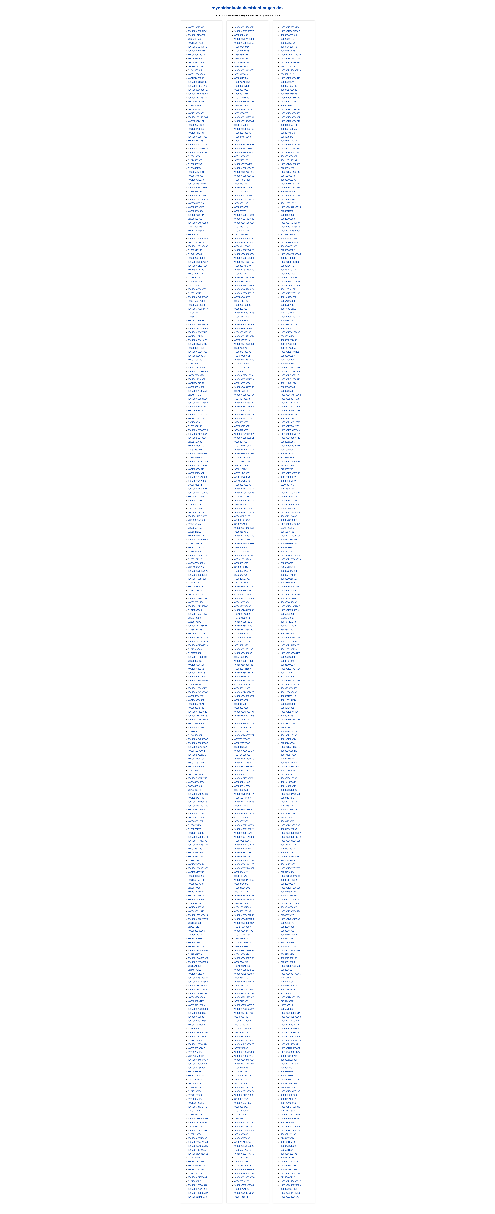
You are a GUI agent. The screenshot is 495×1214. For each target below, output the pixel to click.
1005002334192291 (290, 1161)
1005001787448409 (244, 1130)
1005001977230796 (290, 172)
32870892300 (288, 989)
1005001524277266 (244, 324)
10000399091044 (196, 215)
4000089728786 (242, 594)
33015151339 (194, 277)
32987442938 (241, 1001)
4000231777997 (242, 578)
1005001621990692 (244, 434)
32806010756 (287, 1157)
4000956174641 (196, 172)
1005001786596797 (244, 1009)
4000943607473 (196, 58)
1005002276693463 (244, 344)
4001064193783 (288, 1103)
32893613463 (241, 977)
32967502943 (195, 426)
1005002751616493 (244, 449)
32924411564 (194, 1087)
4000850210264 (196, 512)
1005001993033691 (244, 144)
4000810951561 (288, 481)
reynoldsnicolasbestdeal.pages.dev (247, 7)
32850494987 (195, 1099)
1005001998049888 (244, 152)
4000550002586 (242, 457)
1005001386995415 (290, 78)
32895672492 (288, 469)
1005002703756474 (244, 794)
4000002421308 (196, 62)
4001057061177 (288, 844)
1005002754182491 (197, 183)
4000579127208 (289, 762)
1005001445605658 (244, 1044)
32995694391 (287, 1071)
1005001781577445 (197, 1107)
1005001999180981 (197, 747)
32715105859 (287, 528)
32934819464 (287, 872)
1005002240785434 (291, 1196)
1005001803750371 (290, 117)
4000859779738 (289, 414)
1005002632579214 (290, 1052)
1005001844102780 (244, 1169)
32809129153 (287, 266)
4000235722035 (196, 848)
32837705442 (288, 661)
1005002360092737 (291, 277)
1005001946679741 (290, 144)
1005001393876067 (198, 578)
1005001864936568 (198, 297)
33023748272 (195, 485)
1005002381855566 (198, 152)
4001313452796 (196, 1169)
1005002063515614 (290, 1013)
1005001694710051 (197, 676)
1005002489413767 (244, 387)
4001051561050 (196, 974)
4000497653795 (196, 782)
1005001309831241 (197, 31)
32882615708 (241, 54)
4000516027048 (196, 27)
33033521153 (194, 1157)
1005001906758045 (244, 492)
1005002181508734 (290, 195)
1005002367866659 (198, 641)
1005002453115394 (290, 222)
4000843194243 (242, 363)
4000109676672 (196, 586)
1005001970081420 (197, 1044)
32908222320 (241, 105)
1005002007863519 (198, 915)
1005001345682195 (198, 575)
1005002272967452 (244, 262)
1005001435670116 (197, 332)
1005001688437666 (198, 1020)
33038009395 (195, 661)
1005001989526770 (244, 856)
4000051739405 (196, 758)
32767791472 (287, 915)
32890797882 (241, 183)
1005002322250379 (198, 481)
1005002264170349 (198, 1142)
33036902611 (287, 82)
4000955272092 (289, 1083)
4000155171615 (288, 320)
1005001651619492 (197, 1177)
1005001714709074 (290, 1165)
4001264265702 (196, 942)
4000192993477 (289, 363)
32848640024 (241, 938)
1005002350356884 (244, 1177)
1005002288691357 (198, 262)
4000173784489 (242, 179)
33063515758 (287, 531)
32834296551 (287, 1075)
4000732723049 (289, 89)
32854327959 (241, 903)
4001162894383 (196, 269)
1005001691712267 (243, 418)
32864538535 (241, 422)
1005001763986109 (244, 750)
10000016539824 (196, 1017)
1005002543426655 (244, 528)
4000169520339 (289, 829)
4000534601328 (196, 766)
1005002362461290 (244, 864)
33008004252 (241, 207)
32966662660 (195, 219)
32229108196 (287, 923)
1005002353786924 (291, 1044)
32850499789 (288, 567)
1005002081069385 (198, 1146)
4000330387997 (289, 179)
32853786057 (288, 1009)
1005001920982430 (244, 535)
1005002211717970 (197, 1196)
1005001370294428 (290, 62)
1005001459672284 (290, 375)
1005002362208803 (291, 1017)
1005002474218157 (290, 1063)
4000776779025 (289, 140)
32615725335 (195, 590)
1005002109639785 (290, 230)
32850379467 (241, 504)
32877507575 (241, 160)
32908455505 (288, 191)
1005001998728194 (244, 621)
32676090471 (287, 328)
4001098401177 (195, 234)
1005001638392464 (244, 395)
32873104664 (287, 1122)
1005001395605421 (290, 524)
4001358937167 (242, 461)
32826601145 (287, 39)
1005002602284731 (290, 496)
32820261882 (287, 715)
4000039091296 (196, 101)
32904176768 (195, 825)
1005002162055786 (244, 1087)
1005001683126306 (290, 1091)
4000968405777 (242, 371)
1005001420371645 (290, 919)
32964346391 (241, 442)
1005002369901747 (198, 356)
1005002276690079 (198, 571)
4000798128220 (242, 82)
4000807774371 (196, 473)
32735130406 (241, 301)
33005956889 (195, 508)
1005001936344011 (243, 590)
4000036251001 (242, 86)
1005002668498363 (244, 1060)
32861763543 (287, 805)
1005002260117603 (290, 492)
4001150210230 (288, 309)
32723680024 (288, 993)
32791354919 (287, 485)
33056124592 (287, 629)
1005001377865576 (198, 391)
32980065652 (288, 250)
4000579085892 (289, 238)
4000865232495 (196, 809)
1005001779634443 (198, 309)
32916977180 (287, 633)
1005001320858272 (244, 402)
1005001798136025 (197, 1063)
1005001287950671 (197, 672)
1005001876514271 (197, 1189)
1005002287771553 (244, 39)
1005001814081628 (197, 711)
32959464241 (287, 977)
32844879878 (288, 1138)
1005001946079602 (290, 242)
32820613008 (287, 927)
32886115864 (241, 704)
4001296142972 (288, 289)
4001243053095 (196, 700)
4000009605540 (196, 1165)
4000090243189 (242, 1028)
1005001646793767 (290, 637)
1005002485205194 (244, 289)
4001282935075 (196, 66)
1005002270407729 (290, 371)
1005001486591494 (290, 183)
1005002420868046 (291, 254)
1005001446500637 (198, 1193)
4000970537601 (242, 46)
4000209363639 (289, 1169)
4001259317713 (242, 340)
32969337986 (241, 821)
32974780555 (195, 1173)
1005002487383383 (198, 805)
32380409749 (195, 164)
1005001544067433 (198, 1060)
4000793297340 (289, 340)
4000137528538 (242, 383)
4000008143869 (289, 602)
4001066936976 (196, 899)
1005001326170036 (290, 58)
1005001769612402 (290, 109)
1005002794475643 (244, 997)
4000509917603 (242, 786)
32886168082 (195, 156)
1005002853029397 (291, 766)
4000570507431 (289, 269)
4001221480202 (196, 833)
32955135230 (287, 614)
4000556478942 (242, 1150)
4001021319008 (196, 547)
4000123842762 (196, 567)
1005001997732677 (244, 31)
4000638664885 (289, 539)
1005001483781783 (244, 148)
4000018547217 (196, 594)
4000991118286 (242, 62)
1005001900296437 (198, 246)
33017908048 (287, 942)
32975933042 (241, 657)
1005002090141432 (290, 1024)
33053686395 (288, 449)
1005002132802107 (244, 974)
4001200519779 (196, 179)
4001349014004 (196, 891)
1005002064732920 (291, 54)
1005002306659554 (244, 813)
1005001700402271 (197, 1150)
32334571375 (195, 168)
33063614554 (287, 336)
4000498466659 (289, 895)
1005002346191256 (244, 919)
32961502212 (241, 140)
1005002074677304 (198, 719)
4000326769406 (242, 606)
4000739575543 (289, 93)
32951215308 (241, 125)
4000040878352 (196, 1083)
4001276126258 (196, 1103)
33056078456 (241, 93)
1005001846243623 (198, 977)
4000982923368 (242, 332)
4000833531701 (288, 43)
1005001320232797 (198, 1036)
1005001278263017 (290, 152)
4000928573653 (196, 258)
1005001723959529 (198, 962)
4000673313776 (242, 520)
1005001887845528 (244, 293)
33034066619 (195, 786)
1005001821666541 (197, 434)
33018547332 (195, 934)
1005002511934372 (244, 164)
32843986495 (288, 1087)
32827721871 (240, 211)
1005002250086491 (244, 923)
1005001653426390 (290, 594)
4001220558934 (289, 160)
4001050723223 (242, 426)
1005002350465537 (291, 1181)
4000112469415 (196, 242)
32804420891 (287, 981)
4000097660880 (196, 997)
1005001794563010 (290, 1107)
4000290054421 (289, 1189)
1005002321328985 (244, 801)
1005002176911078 (290, 1032)
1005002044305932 (198, 958)
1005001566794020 (244, 250)
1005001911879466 (290, 27)
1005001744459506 (244, 543)
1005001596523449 (198, 1067)
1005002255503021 (244, 222)
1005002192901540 (244, 1185)
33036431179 (241, 575)
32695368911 (287, 105)
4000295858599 (289, 688)
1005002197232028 (244, 1146)
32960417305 (241, 1161)
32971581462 (287, 312)
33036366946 (288, 387)
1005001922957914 (244, 762)
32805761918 (194, 829)
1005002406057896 (198, 1153)
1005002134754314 (244, 676)
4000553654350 (196, 305)
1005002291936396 (198, 1032)
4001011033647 (288, 598)
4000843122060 (242, 1020)
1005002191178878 (290, 903)
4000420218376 (196, 496)
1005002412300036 (290, 535)
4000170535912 (196, 1056)
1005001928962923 (290, 273)
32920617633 (287, 852)
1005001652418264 (244, 1052)
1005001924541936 (244, 837)
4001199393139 (242, 410)
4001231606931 (288, 477)
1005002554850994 (291, 395)
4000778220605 (242, 841)
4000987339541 (196, 211)
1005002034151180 (290, 285)
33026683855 (288, 860)
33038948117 (241, 872)
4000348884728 (242, 1075)
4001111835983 (242, 226)
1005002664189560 (290, 794)
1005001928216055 (290, 226)
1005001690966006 (244, 168)
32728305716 (195, 790)
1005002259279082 (244, 1126)
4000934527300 (196, 1005)
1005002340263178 (290, 1114)
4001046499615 (242, 297)
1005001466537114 (243, 833)
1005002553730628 (198, 492)
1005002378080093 (291, 559)
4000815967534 (289, 1095)
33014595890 (287, 359)
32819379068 (195, 1040)
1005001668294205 (244, 970)
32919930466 (241, 1017)
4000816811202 (242, 888)
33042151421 (194, 285)
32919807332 (195, 731)
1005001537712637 (290, 101)
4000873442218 (289, 571)
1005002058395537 (198, 89)
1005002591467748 (244, 598)
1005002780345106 (290, 653)
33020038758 (241, 89)
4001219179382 (242, 614)
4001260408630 (242, 727)
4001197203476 (242, 739)
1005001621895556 (198, 266)
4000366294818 (196, 704)
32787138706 (194, 1134)
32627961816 (241, 1083)
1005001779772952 (244, 187)
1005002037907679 (244, 172)
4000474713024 (242, 1189)
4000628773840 (196, 125)
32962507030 (195, 442)
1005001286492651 (198, 438)
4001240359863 (242, 927)
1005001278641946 (197, 1185)
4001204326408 (289, 641)
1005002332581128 (290, 438)
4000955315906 (196, 817)
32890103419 (241, 74)
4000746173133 (196, 203)
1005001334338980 (290, 888)
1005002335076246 (291, 837)
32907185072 (241, 1196)
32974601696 (241, 582)
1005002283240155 (290, 367)
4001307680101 (242, 356)
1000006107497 (242, 1138)
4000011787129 (288, 696)
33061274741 (240, 469)
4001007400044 (196, 864)
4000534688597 (289, 129)
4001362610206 (242, 966)
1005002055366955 (244, 766)
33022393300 (288, 219)
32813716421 (194, 966)
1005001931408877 (290, 500)
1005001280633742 (290, 121)
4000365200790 (242, 641)
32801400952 (287, 215)
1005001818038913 (197, 195)
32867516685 (287, 488)
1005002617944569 (198, 402)
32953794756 (241, 113)
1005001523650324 (244, 1122)
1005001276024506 (198, 1009)
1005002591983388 (290, 841)
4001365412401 (196, 132)
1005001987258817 (244, 829)
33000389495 (288, 508)
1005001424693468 (290, 187)
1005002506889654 (291, 1040)
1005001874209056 (244, 680)
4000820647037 (242, 266)
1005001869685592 (290, 966)
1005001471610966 (197, 801)
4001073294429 (196, 1075)
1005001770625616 (244, 375)
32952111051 (287, 1150)
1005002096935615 (244, 715)
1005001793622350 (244, 915)
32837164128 (287, 797)
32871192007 (194, 653)
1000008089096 (196, 727)
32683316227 (287, 168)
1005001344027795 (290, 1079)
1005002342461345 (198, 637)
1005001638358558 (244, 175)
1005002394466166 (290, 1193)
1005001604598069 (198, 692)
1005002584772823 (291, 774)
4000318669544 (242, 1067)
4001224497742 (196, 872)
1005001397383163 (290, 316)
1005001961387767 (290, 606)
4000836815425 (196, 911)
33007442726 (241, 1079)
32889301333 (241, 203)
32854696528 (288, 301)
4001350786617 (288, 551)
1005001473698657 (198, 813)
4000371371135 (288, 1134)
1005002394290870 (244, 336)
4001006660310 (196, 469)
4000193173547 (196, 895)
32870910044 (195, 649)
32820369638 (288, 657)
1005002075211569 (244, 379)
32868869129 (195, 1114)
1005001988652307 (244, 723)
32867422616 (195, 618)
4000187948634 (289, 731)
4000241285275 (196, 876)
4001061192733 (288, 1142)
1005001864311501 (243, 625)
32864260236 (195, 504)
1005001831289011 (197, 488)
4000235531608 (242, 907)
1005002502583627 (198, 97)
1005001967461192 (290, 262)
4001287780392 (242, 97)
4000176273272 (196, 273)
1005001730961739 (197, 993)
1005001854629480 (198, 794)
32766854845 (195, 629)
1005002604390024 (291, 207)
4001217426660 (196, 230)
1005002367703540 (198, 989)
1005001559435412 (244, 500)
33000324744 (195, 1126)
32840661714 (241, 1118)
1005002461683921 (198, 379)
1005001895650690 (198, 743)
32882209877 (288, 547)
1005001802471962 (290, 281)
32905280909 (241, 66)
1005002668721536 (244, 958)
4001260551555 (242, 934)
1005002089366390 (244, 254)
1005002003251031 (198, 414)
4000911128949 (242, 246)
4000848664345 (289, 907)
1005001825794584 (290, 668)
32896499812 (241, 946)
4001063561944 (289, 582)
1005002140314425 (244, 414)
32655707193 (195, 316)
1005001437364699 (198, 645)
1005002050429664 (244, 989)
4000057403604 (196, 175)
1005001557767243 (198, 406)
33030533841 (287, 1067)
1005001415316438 (290, 590)
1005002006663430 (198, 868)
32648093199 (195, 281)
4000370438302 (242, 352)
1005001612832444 (244, 981)
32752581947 (195, 927)
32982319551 (194, 770)
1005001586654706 (198, 238)
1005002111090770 (197, 500)
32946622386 (195, 903)
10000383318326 (196, 367)
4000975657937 (289, 958)
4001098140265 (196, 668)
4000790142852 (289, 880)
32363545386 (288, 234)
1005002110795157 (243, 328)
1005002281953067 (198, 93)
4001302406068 (242, 445)
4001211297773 (288, 621)
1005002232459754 (291, 399)
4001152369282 (196, 78)
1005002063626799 (244, 696)
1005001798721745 (243, 508)
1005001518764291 (290, 684)
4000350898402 (196, 750)
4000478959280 (196, 563)
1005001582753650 (198, 981)
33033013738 (287, 931)
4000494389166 (289, 809)
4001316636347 (242, 1110)
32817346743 (194, 860)
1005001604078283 (198, 222)
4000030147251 (196, 348)
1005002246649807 (244, 1013)
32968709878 (241, 884)
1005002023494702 (244, 70)
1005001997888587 (244, 1173)
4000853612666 (289, 790)
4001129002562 (196, 383)
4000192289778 (242, 477)
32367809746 (287, 457)
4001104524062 (289, 864)
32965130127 (194, 293)
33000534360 (241, 700)
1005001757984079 (244, 825)
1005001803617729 (197, 136)
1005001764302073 (244, 199)
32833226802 (195, 363)
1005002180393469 (244, 129)
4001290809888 (289, 692)
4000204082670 (242, 320)
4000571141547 (288, 575)
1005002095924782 (291, 504)
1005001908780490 (290, 113)
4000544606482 (242, 637)
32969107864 (195, 888)
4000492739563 (242, 132)
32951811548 (240, 876)
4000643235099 (289, 520)
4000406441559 (242, 668)
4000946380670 (196, 633)
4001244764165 (242, 719)
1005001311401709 (290, 426)
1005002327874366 (290, 512)
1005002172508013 (244, 512)
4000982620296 (196, 931)
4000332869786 (242, 485)
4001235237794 (289, 649)
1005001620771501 (290, 711)
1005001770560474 (290, 1048)
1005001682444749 (244, 1153)
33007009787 (241, 348)
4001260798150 (242, 367)
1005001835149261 (243, 195)
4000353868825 (196, 359)
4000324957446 (289, 86)
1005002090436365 (291, 974)
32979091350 (195, 954)
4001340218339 (289, 754)
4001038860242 (289, 324)
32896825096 (288, 962)
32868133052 (287, 707)
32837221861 (241, 524)
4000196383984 (242, 954)
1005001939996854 (244, 1091)
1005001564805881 (198, 50)
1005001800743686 (244, 555)
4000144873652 (289, 934)
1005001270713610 (290, 1028)
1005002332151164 (290, 402)
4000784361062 (242, 316)
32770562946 (288, 676)
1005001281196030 (197, 82)
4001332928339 (289, 735)
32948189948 (195, 254)
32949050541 (287, 970)
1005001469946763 (290, 1118)
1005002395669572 (244, 27)
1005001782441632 (290, 876)
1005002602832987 (291, 833)
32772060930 (195, 1028)
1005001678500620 (198, 430)
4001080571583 (288, 723)
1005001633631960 (198, 399)
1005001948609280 (290, 997)
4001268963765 (242, 156)
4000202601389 (196, 387)
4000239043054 (196, 520)
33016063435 (241, 1134)
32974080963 (241, 234)
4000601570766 (196, 109)
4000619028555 (289, 778)
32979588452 (195, 524)
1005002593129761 (244, 117)
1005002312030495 (198, 950)
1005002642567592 (198, 985)
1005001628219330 (198, 187)
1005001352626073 (198, 919)
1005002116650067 (244, 109)
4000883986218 (289, 750)
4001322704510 (196, 797)
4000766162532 (242, 1181)
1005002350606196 (198, 1118)
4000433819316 (289, 1146)
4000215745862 (242, 50)
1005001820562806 (244, 692)
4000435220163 (289, 46)
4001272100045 (196, 418)
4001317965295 (288, 344)
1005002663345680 (198, 715)
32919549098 (195, 610)
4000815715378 (242, 516)
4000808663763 (196, 852)
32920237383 (288, 884)
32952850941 (195, 449)
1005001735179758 (197, 778)
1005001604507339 (244, 860)
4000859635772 (289, 543)
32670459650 (288, 66)
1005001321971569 (197, 598)
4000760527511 (196, 762)
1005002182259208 (198, 606)
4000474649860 (242, 136)
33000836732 (288, 563)
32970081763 (241, 465)
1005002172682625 (290, 148)
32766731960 (287, 618)
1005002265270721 (290, 801)
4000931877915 (288, 625)
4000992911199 (242, 782)
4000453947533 (196, 301)
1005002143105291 (243, 809)
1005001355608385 (244, 43)
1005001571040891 (290, 610)
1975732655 (287, 1005)
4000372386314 (242, 1071)
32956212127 (194, 531)
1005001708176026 (197, 453)
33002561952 (195, 1079)
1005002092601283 (198, 461)
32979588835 (195, 551)
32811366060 (194, 923)
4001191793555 (288, 348)
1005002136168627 (244, 1005)
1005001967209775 (290, 868)
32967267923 (195, 559)
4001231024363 (242, 191)
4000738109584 (242, 1142)
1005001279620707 (198, 754)
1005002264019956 (244, 312)
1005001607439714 (243, 1103)
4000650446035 (196, 54)
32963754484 (288, 136)
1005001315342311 (197, 1130)
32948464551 (195, 735)
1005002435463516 (198, 844)
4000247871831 (288, 258)
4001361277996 (288, 813)
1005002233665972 (198, 625)
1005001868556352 (244, 672)
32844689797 (241, 547)
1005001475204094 (198, 371)
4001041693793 (196, 907)
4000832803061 (289, 1060)
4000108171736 (288, 946)
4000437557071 (196, 821)
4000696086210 (289, 1056)
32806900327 (288, 356)
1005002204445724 (244, 931)
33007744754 (195, 1110)
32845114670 (194, 395)
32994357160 (287, 817)
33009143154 (241, 78)
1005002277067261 (198, 1122)
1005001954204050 (290, 1130)
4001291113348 (242, 1157)
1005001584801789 (244, 285)
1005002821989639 (244, 950)
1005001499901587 (290, 825)
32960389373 (241, 563)
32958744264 (288, 743)
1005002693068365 (244, 453)
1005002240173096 (244, 610)
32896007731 (241, 731)
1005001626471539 (290, 1173)
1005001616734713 (197, 86)
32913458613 (241, 391)
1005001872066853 (198, 539)
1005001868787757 (290, 719)
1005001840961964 (198, 1013)
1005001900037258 (244, 238)
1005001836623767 (244, 101)
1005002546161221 (243, 281)
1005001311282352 (243, 1095)
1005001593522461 (198, 465)
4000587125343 (242, 496)
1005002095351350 (290, 555)
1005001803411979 (197, 340)
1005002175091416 (290, 1020)
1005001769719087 (290, 31)
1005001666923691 (290, 434)
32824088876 (195, 226)
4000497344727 (242, 273)
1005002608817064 (244, 1193)
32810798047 (241, 1048)
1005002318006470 (244, 1036)
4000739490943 (242, 1165)
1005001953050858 (244, 269)
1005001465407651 (197, 289)
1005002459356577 (244, 1040)
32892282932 (195, 1052)
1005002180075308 (290, 1036)
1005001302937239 (290, 680)
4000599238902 (242, 911)
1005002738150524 (290, 911)
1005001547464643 (244, 488)
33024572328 (241, 645)
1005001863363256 (244, 1056)
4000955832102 (289, 1153)
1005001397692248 (290, 293)
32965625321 (287, 391)
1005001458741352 (197, 614)
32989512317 (194, 312)
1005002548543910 (244, 359)
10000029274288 (196, 35)
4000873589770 (196, 375)
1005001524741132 (290, 352)
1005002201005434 (244, 242)
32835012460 (195, 457)
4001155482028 (289, 383)
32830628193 (241, 35)
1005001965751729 (197, 352)
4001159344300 (242, 817)
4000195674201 (196, 121)
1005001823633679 (198, 324)
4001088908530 (196, 664)
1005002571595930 (198, 199)
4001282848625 (196, 535)
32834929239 (195, 191)
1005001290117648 (197, 46)
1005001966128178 (197, 144)
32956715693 (287, 453)
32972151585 (194, 39)
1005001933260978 (244, 774)
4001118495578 (242, 399)
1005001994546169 (290, 97)
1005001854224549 (244, 219)
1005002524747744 (244, 121)
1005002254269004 (198, 328)
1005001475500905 (290, 164)
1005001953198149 (290, 430)
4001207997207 (196, 946)
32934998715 (287, 758)
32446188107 (194, 970)
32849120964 (195, 1095)
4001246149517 (242, 551)
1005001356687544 (198, 837)
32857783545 (195, 543)
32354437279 (288, 1001)
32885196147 (194, 621)
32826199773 (241, 891)
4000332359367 (196, 774)
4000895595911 (196, 1071)
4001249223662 (196, 140)
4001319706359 (288, 297)
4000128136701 (288, 1099)
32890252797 (241, 1107)
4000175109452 (288, 50)
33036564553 (195, 528)
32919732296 (287, 418)
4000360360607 (289, 578)
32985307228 (288, 664)
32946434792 (288, 132)
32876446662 (288, 1110)
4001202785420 (196, 445)
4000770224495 (289, 516)
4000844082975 (289, 246)
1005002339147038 (290, 950)
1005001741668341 (197, 657)
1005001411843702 (197, 841)
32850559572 (241, 531)
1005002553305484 (244, 664)
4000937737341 (196, 856)
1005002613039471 (244, 711)
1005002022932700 (244, 770)
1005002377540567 (244, 868)
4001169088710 (288, 786)
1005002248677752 (244, 735)
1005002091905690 (244, 758)
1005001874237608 (290, 332)
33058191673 (241, 747)
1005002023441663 (244, 880)
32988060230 (241, 707)
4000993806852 (289, 156)
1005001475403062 (290, 586)
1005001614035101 (243, 852)
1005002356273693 (291, 1185)
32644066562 (241, 790)
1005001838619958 (290, 473)
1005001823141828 (243, 661)
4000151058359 (196, 410)
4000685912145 (196, 707)
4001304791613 (242, 618)
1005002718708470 (290, 899)
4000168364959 (289, 985)
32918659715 (194, 1181)
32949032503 (288, 704)
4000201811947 (242, 743)
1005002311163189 (243, 649)
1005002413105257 (197, 516)
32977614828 (195, 582)
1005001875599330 (198, 148)
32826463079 (195, 160)
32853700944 (241, 567)
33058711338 (287, 74)
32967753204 (241, 985)
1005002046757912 (244, 1063)
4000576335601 (196, 602)
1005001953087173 (197, 688)
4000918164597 (196, 320)
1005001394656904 (290, 1126)
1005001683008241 (244, 895)
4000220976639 (242, 942)
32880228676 (241, 805)
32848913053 (287, 938)
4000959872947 (242, 571)
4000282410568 (196, 723)
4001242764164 (242, 481)
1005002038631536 (244, 277)
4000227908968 (196, 74)
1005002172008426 (290, 379)
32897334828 (288, 848)
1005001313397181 (243, 778)
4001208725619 (288, 203)
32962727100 (287, 305)
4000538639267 (196, 1048)
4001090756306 (196, 113)
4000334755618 (289, 35)
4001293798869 (196, 129)
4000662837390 (196, 1024)
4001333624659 (196, 1161)
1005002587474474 (290, 856)
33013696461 (194, 422)
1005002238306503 (244, 629)
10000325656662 (243, 653)
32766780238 (241, 58)
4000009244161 (196, 1001)
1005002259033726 (291, 70)
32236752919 (287, 465)
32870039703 (241, 1032)
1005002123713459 (197, 477)
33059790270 (288, 954)
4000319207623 (242, 633)
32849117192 (287, 211)
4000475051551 (288, 821)
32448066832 (288, 727)
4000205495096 (242, 305)
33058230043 (288, 175)
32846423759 (241, 430)
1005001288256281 (244, 438)
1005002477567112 (197, 344)
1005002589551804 (198, 117)
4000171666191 (288, 891)
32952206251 (241, 309)
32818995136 (194, 1091)
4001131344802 (288, 672)
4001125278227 (288, 770)
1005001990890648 (290, 445)
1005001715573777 (197, 555)
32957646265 (195, 250)
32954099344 (195, 684)
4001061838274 (288, 739)
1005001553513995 (244, 406)
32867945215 (241, 962)
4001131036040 (288, 782)
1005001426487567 (244, 844)
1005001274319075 (290, 747)
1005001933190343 (244, 899)
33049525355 (288, 442)
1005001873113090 (197, 1138)
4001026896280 (242, 559)
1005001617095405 (290, 461)
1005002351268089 (290, 645)
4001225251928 (289, 700)
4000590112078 (242, 688)
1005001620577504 (244, 215)
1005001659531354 (244, 258)
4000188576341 (242, 602)
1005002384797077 (290, 422)
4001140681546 (196, 938)
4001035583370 (242, 684)
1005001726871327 (243, 848)
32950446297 (288, 1177)
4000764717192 (242, 539)
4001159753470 (196, 880)
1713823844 (240, 1114)
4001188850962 (242, 754)
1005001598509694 (198, 680)
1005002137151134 (243, 586)
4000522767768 (242, 797)
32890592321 (241, 1099)
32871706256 (195, 105)
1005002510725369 (244, 993)
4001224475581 (242, 473)
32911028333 (241, 1024)
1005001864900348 (198, 739)
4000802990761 (196, 884)
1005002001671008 (290, 410)
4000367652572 (196, 696)
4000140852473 (289, 125)
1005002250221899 (290, 406)
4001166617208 (196, 43)
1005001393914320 (290, 199)
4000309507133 (196, 207)
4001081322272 (242, 230)
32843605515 (195, 70)
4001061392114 (195, 336)
